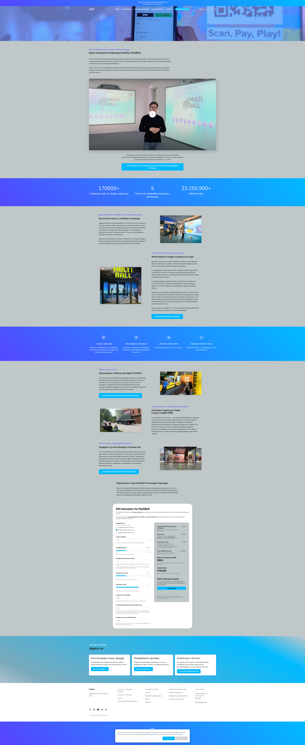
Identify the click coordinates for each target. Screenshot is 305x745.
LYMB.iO (105, 693)
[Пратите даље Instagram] (94, 709)
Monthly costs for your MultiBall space (126, 617)
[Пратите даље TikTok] (102, 709)
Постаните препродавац (153, 696)
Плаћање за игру (159, 281)
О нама (147, 692)
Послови (148, 702)
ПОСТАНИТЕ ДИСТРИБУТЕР (189, 671)
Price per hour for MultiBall (123, 595)
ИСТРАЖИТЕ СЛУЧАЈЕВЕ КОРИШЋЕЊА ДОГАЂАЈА (120, 395)
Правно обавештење (176, 692)
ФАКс (147, 699)
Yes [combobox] (118, 540)
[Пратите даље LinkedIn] (106, 709)
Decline (181, 738)
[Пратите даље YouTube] (98, 709)
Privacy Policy (155, 734)
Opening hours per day (122, 573)
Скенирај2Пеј (158, 270)
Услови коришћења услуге (177, 689)
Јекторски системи (125, 690)
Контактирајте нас (201, 702)
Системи (125, 695)
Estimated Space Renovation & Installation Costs (129, 605)
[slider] (133, 550)
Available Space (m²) (121, 547)
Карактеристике (157, 9)
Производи (127, 9)
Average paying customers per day (125, 558)
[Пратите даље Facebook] (90, 709)
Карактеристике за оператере (127, 701)
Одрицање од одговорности (178, 696)
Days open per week (121, 584)
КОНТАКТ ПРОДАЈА (100, 669)
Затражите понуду (182, 9)
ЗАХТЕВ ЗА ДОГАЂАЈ (143, 669)
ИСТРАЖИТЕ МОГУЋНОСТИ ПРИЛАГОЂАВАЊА (119, 472)
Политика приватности (176, 699)
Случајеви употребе (141, 9)
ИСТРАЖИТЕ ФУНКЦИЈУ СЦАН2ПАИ (167, 316)
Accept (168, 738)
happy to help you (180, 517)
